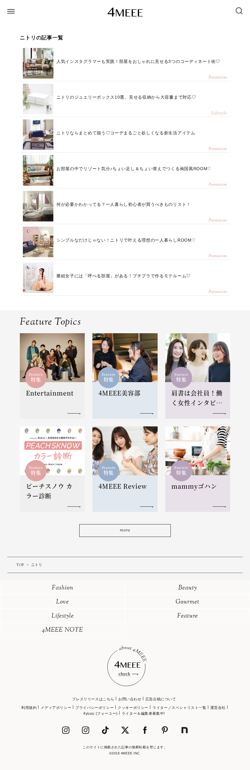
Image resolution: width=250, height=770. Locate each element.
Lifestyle (63, 616)
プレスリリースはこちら (93, 699)
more (125, 530)
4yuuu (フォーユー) (100, 713)
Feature (187, 616)
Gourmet (187, 602)
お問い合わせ (129, 699)
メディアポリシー (56, 708)
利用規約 (29, 708)
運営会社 (218, 708)
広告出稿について (160, 699)
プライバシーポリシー (94, 708)
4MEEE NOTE (62, 630)
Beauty (187, 588)
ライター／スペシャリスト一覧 (179, 708)
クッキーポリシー (133, 708)
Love (62, 602)
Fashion (62, 588)
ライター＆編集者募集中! (143, 713)
